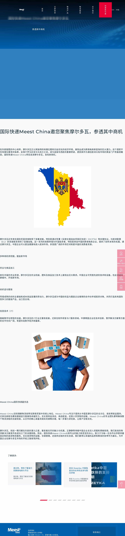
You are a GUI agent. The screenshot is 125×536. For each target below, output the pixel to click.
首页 (42, 10)
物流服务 (80, 10)
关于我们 (93, 10)
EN (113, 10)
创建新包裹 (105, 10)
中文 (117, 10)
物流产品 (67, 10)
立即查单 (55, 10)
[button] (44, 500)
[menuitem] (42, 10)
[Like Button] (121, 483)
